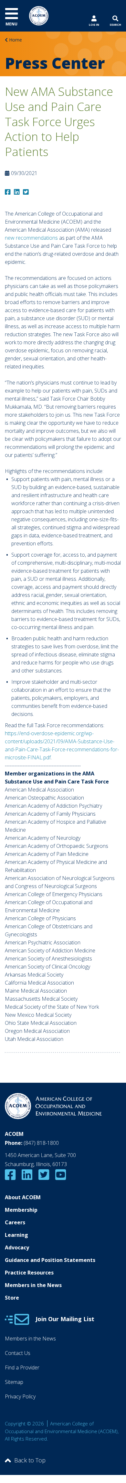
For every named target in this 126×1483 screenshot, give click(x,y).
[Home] (38, 15)
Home (15, 40)
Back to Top (30, 1460)
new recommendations (31, 237)
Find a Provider (22, 1367)
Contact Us (17, 1353)
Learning (16, 1234)
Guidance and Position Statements (50, 1260)
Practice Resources (29, 1272)
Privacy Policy (20, 1396)
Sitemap (14, 1382)
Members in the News (33, 1285)
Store (12, 1297)
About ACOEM (23, 1197)
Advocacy (17, 1247)
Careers (15, 1222)
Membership (21, 1209)
